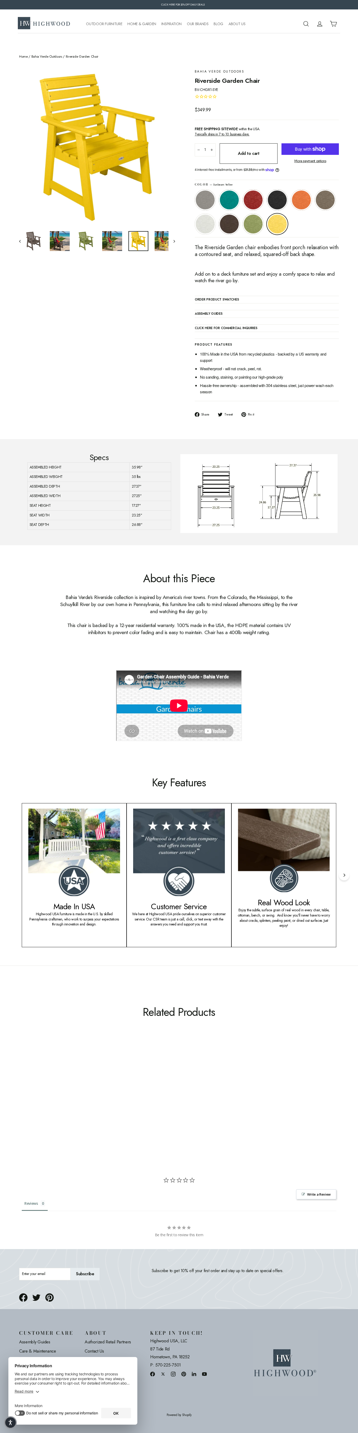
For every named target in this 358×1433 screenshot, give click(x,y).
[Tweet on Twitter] (36, 1297)
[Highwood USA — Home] (44, 24)
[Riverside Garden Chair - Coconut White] (61, 1101)
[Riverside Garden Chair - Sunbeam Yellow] (81, 1101)
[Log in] (320, 24)
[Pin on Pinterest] (49, 1297)
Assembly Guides (34, 1342)
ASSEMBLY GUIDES (209, 314)
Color (214, 185)
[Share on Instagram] (173, 1373)
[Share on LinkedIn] (194, 1373)
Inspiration (171, 23)
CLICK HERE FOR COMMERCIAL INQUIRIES (226, 328)
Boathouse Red (253, 199)
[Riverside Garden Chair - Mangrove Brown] (68, 1101)
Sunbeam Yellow (277, 224)
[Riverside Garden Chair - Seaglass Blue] (29, 1101)
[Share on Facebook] (23, 1297)
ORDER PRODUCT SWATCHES (217, 300)
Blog (218, 23)
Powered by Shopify (179, 1415)
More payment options (310, 161)
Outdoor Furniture (104, 23)
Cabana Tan (325, 199)
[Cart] (333, 24)
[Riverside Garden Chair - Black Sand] (42, 1101)
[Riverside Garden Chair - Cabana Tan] (55, 1101)
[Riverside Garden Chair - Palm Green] (75, 1101)
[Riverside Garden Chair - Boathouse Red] (35, 1101)
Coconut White (205, 224)
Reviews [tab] (31, 1203)
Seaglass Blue (229, 199)
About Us (237, 23)
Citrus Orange (301, 199)
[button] (10, 1422)
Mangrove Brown (229, 224)
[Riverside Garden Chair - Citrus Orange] (48, 1101)
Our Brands (198, 23)
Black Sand (277, 199)
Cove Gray (205, 199)
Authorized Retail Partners (108, 1342)
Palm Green (253, 224)
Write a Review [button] (319, 1194)
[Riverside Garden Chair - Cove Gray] (22, 1101)
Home (23, 56)
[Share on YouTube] (204, 1373)
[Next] (344, 875)
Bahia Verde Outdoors (46, 56)
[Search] (306, 24)
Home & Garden (141, 23)
